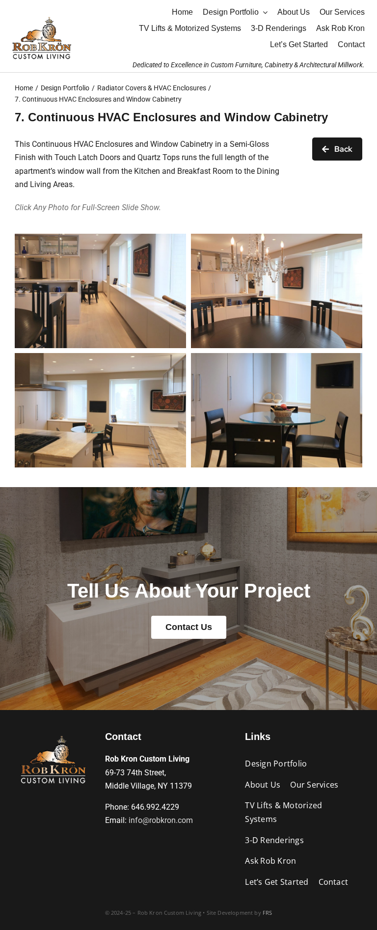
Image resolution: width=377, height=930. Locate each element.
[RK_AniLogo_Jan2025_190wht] (41, 16)
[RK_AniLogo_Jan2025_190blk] (53, 734)
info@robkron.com (161, 820)
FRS (267, 912)
